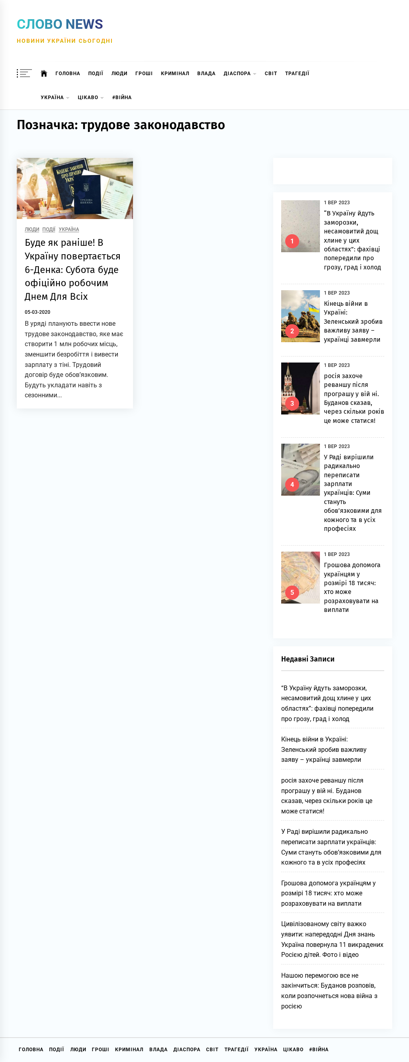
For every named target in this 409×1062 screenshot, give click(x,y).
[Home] (44, 74)
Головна (68, 73)
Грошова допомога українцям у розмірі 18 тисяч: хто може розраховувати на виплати (328, 893)
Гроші (144, 73)
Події (95, 73)
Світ (271, 73)
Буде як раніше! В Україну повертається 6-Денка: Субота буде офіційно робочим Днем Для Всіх (73, 269)
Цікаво (88, 97)
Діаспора (237, 73)
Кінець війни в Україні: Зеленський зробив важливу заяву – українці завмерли (353, 321)
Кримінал (175, 73)
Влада (206, 73)
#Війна (122, 97)
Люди (119, 73)
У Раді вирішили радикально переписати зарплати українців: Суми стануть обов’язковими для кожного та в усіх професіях (353, 492)
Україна (52, 97)
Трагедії (297, 73)
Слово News (60, 24)
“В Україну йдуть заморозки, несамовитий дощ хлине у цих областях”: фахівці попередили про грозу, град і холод (352, 240)
